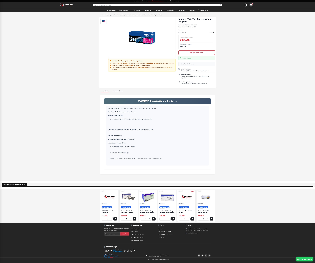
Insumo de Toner (134, 15)
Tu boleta (161, 237)
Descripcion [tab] (105, 91)
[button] (304, 259)
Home (101, 15)
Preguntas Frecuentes (137, 237)
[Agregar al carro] (115, 219)
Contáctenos (134, 231)
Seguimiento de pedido (164, 231)
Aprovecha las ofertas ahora (156, 1)
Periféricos (137, 10)
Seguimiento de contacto (165, 234)
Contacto (192, 10)
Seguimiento (204, 10)
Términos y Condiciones (137, 234)
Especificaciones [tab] (118, 91)
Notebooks (158, 10)
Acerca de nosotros (136, 229)
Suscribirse (124, 234)
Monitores (148, 10)
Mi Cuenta (161, 229)
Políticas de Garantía (137, 240)
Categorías (112, 10)
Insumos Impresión (123, 15)
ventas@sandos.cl (193, 233)
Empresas (182, 10)
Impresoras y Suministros (111, 15)
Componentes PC (124, 10)
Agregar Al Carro (197, 52)
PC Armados (170, 10)
